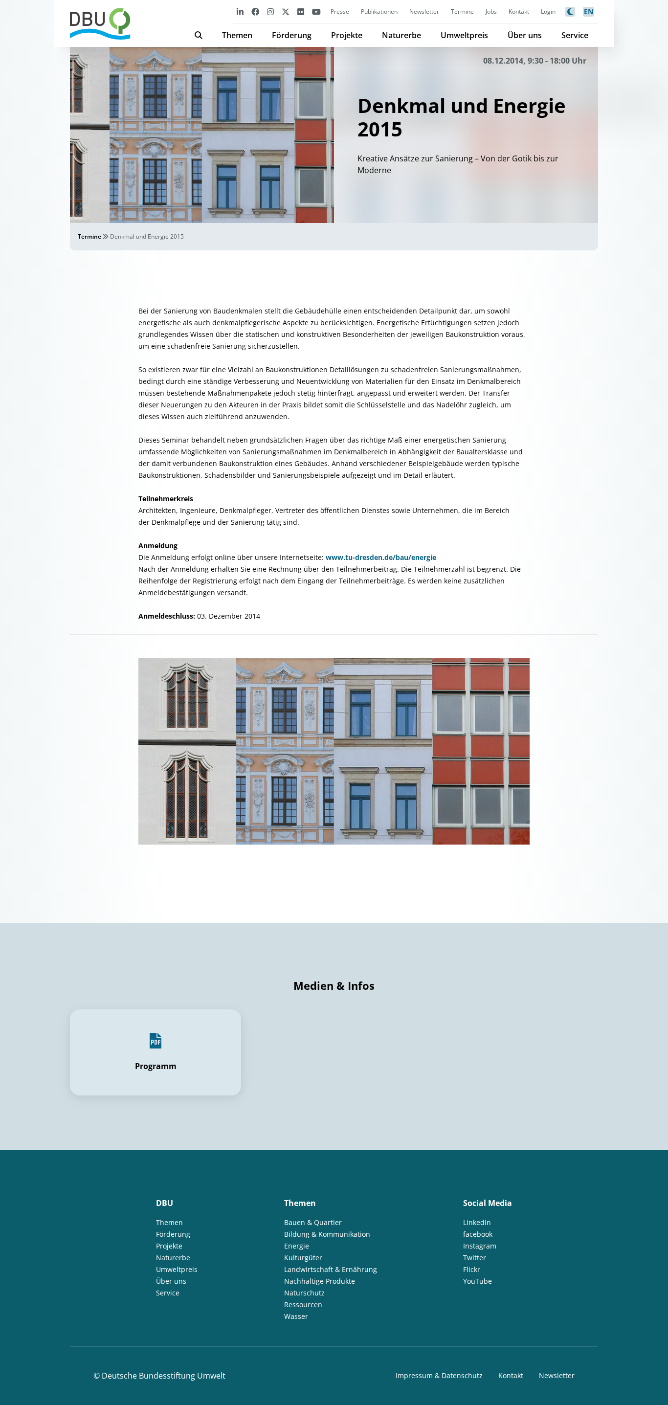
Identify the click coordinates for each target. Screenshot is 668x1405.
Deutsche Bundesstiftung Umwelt (163, 1375)
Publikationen (379, 11)
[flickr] (300, 11)
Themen (237, 35)
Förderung (292, 35)
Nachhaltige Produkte (319, 1281)
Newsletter (424, 11)
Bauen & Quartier (313, 1222)
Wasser (296, 1316)
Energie (296, 1245)
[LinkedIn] (240, 11)
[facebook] (255, 11)
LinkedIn (477, 1222)
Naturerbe (401, 35)
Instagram (479, 1245)
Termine (462, 11)
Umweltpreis (464, 35)
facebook (477, 1234)
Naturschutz (304, 1292)
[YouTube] (316, 11)
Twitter (474, 1257)
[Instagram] (270, 11)
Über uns (525, 35)
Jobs (491, 11)
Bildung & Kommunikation (327, 1234)
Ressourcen (303, 1304)
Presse (340, 11)
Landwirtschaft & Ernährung (330, 1269)
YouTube (477, 1281)
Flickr (471, 1269)
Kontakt (519, 11)
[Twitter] (285, 11)
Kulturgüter (303, 1257)
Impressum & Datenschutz (439, 1375)
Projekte (346, 35)
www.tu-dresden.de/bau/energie (381, 557)
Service (574, 35)
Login (548, 11)
